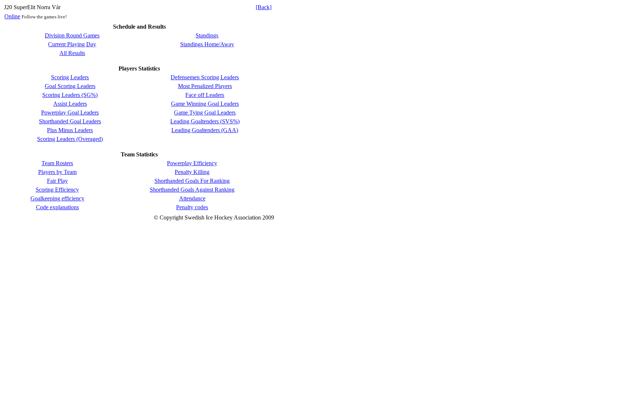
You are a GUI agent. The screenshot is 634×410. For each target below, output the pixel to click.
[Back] (264, 7)
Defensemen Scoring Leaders (205, 77)
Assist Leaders (70, 104)
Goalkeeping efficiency (57, 198)
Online (12, 16)
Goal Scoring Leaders (70, 86)
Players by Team (57, 172)
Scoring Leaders (70, 77)
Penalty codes (192, 207)
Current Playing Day (72, 44)
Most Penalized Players (205, 86)
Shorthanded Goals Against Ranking (192, 189)
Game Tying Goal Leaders (205, 112)
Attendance (192, 198)
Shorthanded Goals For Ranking (192, 181)
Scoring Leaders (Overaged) (70, 139)
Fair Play (57, 181)
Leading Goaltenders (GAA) (204, 130)
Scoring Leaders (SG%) (70, 95)
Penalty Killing (192, 172)
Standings (207, 35)
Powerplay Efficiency (192, 163)
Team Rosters (57, 163)
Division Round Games (72, 35)
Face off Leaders (204, 95)
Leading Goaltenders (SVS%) (205, 121)
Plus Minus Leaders (70, 130)
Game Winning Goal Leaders (205, 104)
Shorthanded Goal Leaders (70, 121)
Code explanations (57, 207)
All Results (72, 53)
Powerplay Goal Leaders (70, 112)
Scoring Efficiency (57, 189)
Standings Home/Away (207, 44)
